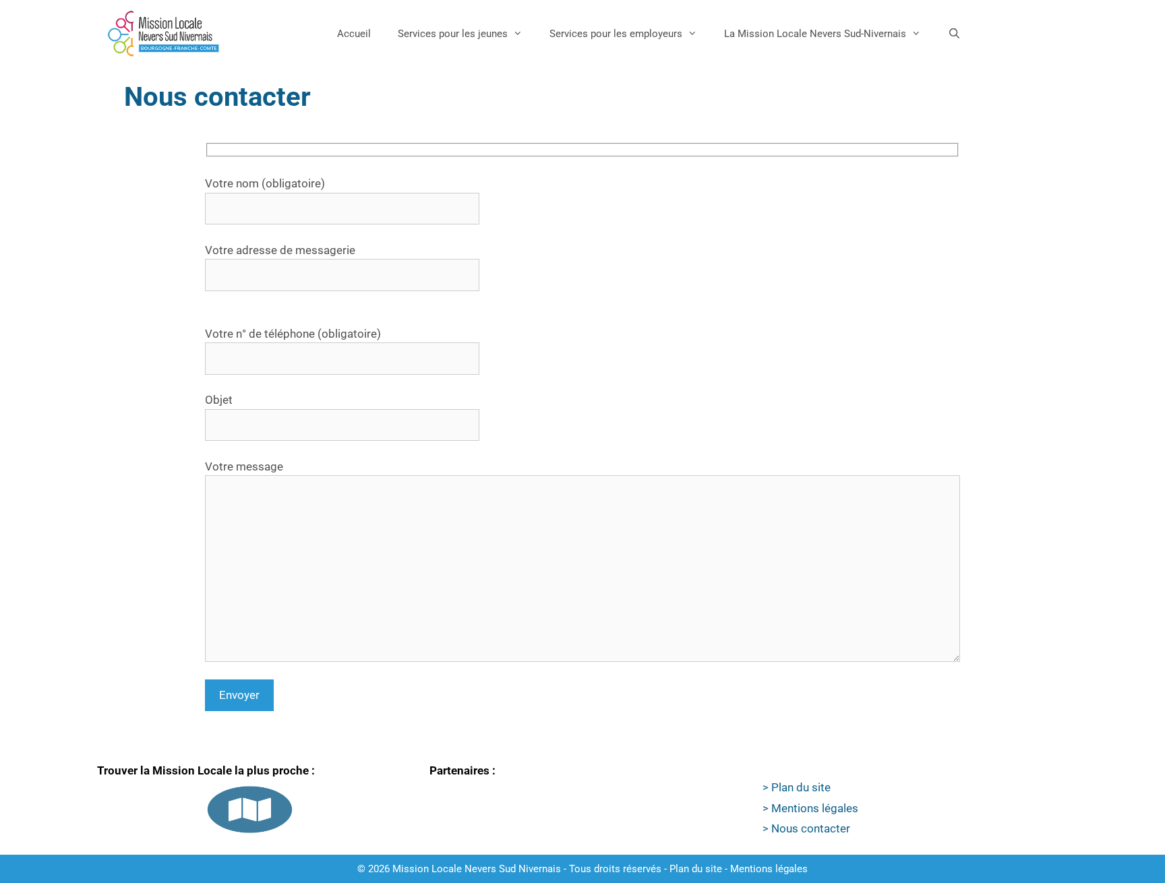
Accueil (354, 34)
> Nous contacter (806, 828)
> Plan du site (797, 787)
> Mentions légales (810, 808)
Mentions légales (769, 869)
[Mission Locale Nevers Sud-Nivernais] (163, 33)
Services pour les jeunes (453, 34)
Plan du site (695, 869)
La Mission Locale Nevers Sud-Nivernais (815, 34)
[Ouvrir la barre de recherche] (954, 33)
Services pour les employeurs (615, 34)
